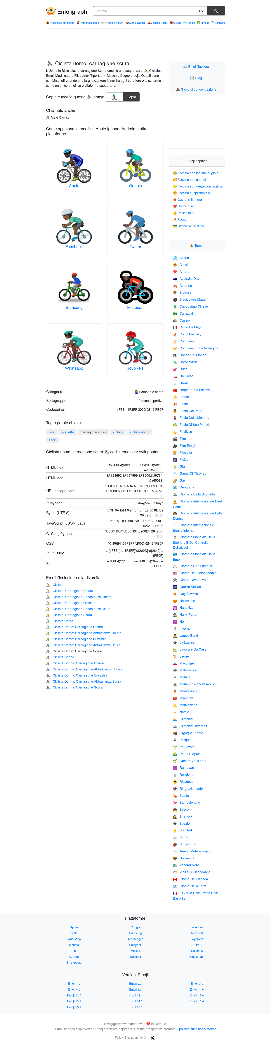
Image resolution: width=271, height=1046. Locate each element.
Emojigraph (72, 11)
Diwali (180, 382)
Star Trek (183, 830)
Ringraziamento (188, 788)
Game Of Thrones (189, 473)
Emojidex (135, 945)
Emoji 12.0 (74, 995)
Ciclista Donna (60, 656)
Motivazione (185, 704)
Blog (197, 77)
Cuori (180, 368)
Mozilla (135, 951)
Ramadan (183, 767)
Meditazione (185, 690)
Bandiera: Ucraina (188, 225)
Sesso (181, 809)
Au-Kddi (74, 956)
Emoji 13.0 (197, 995)
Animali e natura (112, 22)
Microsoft (135, 307)
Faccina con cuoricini (191, 179)
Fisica (180, 459)
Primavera (184, 746)
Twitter (135, 246)
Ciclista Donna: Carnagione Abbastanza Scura (83, 681)
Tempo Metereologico (192, 851)
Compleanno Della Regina (195, 348)
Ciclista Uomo (59, 620)
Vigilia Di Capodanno (192, 871)
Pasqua (182, 739)
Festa (180, 403)
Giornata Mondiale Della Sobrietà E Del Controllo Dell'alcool (194, 542)
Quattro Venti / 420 (190, 760)
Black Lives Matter (190, 299)
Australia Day (186, 278)
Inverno (182, 628)
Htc (197, 945)
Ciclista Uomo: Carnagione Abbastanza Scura (83, 644)
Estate (181, 396)
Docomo (135, 956)
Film (179, 438)
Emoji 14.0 (135, 1001)
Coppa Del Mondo (189, 354)
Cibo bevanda (135, 22)
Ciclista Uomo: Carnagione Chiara (74, 626)
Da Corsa (183, 375)
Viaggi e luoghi (157, 22)
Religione (183, 774)
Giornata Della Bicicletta (194, 494)
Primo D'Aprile (187, 753)
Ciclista (54, 584)
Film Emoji (184, 445)
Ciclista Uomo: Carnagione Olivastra (76, 638)
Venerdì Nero (186, 864)
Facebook (74, 246)
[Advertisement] (135, 44)
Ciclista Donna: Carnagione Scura (74, 687)
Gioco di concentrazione (197, 89)
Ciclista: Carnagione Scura (69, 614)
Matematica (185, 669)
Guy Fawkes (185, 593)
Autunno (182, 285)
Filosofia (182, 452)
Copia (131, 95)
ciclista (118, 432)
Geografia (183, 487)
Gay (179, 480)
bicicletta (67, 432)
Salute (181, 795)
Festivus (182, 431)
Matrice (181, 676)
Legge (181, 656)
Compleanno (185, 341)
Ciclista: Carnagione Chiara (69, 590)
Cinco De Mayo (187, 327)
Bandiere (218, 22)
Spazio (181, 823)
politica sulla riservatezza (197, 1028)
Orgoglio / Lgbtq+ (189, 732)
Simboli (203, 22)
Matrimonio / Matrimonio (194, 683)
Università (183, 858)
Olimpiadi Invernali (190, 725)
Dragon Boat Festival (192, 389)
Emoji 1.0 (74, 983)
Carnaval (183, 313)
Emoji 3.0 (197, 983)
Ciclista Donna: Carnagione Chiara (75, 662)
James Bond (185, 635)
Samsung (74, 307)
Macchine (183, 663)
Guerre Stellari (187, 586)
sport (52, 439)
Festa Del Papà (187, 410)
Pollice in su (184, 212)
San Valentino (186, 802)
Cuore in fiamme (187, 199)
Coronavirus (185, 361)
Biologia (182, 292)
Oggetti (189, 22)
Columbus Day (187, 334)
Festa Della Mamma (191, 417)
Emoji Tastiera (197, 66)
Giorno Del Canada (190, 878)
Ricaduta (183, 781)
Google (135, 185)
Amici (180, 264)
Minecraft (183, 697)
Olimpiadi (183, 718)
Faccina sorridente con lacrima (198, 186)
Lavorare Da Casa (189, 649)
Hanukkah (183, 607)
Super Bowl (185, 844)
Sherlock (182, 816)
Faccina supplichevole (191, 192)
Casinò (181, 320)
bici (51, 432)
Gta (179, 466)
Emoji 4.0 (74, 989)
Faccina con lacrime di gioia (195, 172)
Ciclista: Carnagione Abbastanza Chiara (79, 596)
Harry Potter (185, 614)
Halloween (184, 600)
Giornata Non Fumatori (193, 565)
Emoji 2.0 (135, 983)
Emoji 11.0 (197, 989)
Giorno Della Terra (189, 885)
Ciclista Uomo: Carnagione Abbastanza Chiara (83, 632)
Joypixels (135, 368)
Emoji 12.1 (135, 995)
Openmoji (74, 945)
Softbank (197, 951)
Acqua (181, 257)
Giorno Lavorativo (189, 579)
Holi (179, 621)
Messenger (135, 939)
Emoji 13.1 (74, 1001)
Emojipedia (74, 962)
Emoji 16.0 (135, 1007)
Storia (180, 837)
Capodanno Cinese (190, 306)
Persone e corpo (88, 22)
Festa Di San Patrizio (192, 424)
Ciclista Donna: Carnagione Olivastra (76, 675)
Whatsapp (74, 368)
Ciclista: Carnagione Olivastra (71, 602)
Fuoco (180, 219)
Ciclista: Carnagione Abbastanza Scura (78, 608)
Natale (181, 711)
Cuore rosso (184, 206)
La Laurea (183, 642)
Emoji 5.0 (135, 989)
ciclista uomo (139, 432)
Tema (197, 245)
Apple (74, 185)
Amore (181, 271)
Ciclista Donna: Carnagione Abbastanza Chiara (84, 669)
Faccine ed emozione (60, 22)
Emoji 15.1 (74, 1007)
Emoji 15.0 (197, 1001)
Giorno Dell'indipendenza (194, 572)
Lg (74, 951)
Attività (174, 22)
